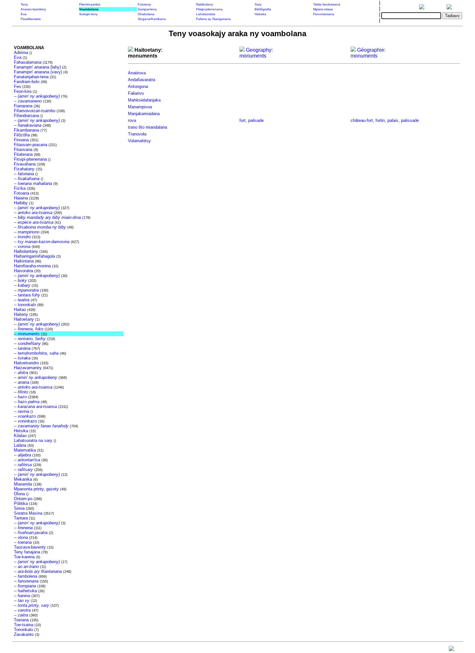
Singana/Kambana (152, 19)
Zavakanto (24, 634)
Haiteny (21, 314)
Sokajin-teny (88, 14)
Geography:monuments (256, 53)
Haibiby (21, 202)
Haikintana (24, 261)
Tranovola (137, 134)
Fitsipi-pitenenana (209, 9)
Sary (258, 4)
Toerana (21, 619)
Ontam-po (23, 498)
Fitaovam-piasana (30, 144)
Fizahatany (24, 168)
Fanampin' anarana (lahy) (37, 67)
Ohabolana (146, 14)
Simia (19, 508)
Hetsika (21, 430)
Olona (19, 493)
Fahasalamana (27, 62)
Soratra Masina (28, 513)
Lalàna (20, 445)
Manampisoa (140, 106)
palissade (410, 120)
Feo (17, 86)
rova (132, 120)
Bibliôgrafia (263, 9)
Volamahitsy (139, 140)
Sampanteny (147, 9)
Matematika (25, 450)
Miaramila (23, 484)
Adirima (21, 52)
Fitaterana (23, 154)
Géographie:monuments (368, 53)
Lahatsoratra (205, 14)
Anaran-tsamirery (33, 9)
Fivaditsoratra (31, 19)
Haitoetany (24, 319)
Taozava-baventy (30, 547)
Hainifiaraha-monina (32, 265)
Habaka (260, 14)
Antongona (138, 86)
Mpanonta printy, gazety (36, 489)
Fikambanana (26, 130)
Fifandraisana (26, 115)
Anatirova (137, 72)
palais (392, 120)
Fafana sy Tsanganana (213, 19)
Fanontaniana (323, 14)
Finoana (21, 139)
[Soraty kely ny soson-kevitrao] (451, 650)
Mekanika (23, 479)
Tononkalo (23, 629)
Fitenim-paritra (89, 4)
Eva (23, 14)
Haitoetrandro (26, 362)
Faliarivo (136, 93)
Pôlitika (21, 503)
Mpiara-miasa (323, 9)
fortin (380, 120)
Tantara (21, 518)
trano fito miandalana (147, 127)
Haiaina (21, 198)
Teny (24, 4)
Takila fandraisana (326, 4)
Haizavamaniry (28, 367)
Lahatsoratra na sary (33, 440)
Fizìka (20, 188)
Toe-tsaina (23, 624)
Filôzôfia (22, 135)
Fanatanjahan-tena (31, 76)
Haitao (20, 309)
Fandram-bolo (26, 81)
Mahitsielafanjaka (144, 100)
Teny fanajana (27, 552)
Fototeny (144, 4)
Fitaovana (23, 149)
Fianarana (23, 105)
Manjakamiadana (144, 113)
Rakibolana (204, 4)
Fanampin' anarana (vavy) (38, 72)
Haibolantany (26, 251)
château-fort (362, 120)
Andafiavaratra (141, 79)
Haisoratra (23, 270)
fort (242, 120)
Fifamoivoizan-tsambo (34, 110)
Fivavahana (25, 164)
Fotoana (21, 193)
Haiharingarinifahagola (34, 256)
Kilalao (20, 435)
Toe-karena (24, 556)
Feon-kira (22, 91)
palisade (256, 120)
